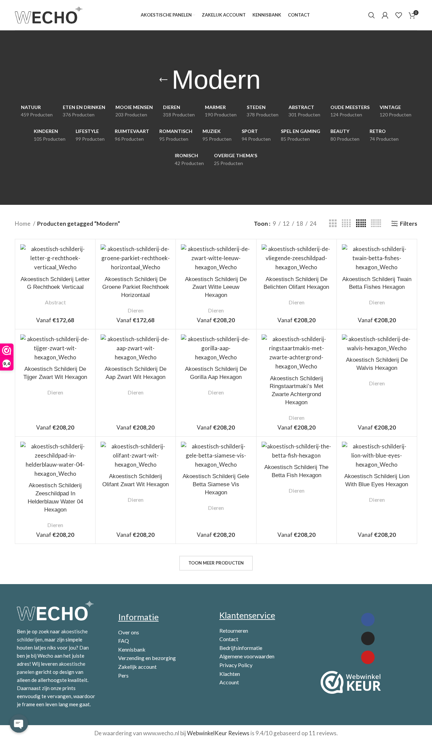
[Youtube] (368, 657)
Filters (408, 223)
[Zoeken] (371, 15)
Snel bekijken (85, 270)
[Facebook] (368, 619)
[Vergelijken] (85, 255)
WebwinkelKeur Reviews (218, 733)
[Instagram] (368, 638)
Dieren (135, 310)
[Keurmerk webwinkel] (351, 682)
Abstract (55, 302)
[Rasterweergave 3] (333, 223)
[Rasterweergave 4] (346, 223)
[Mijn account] (385, 15)
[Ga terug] (163, 80)
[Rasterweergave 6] (376, 223)
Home (23, 223)
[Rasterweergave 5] (361, 223)
